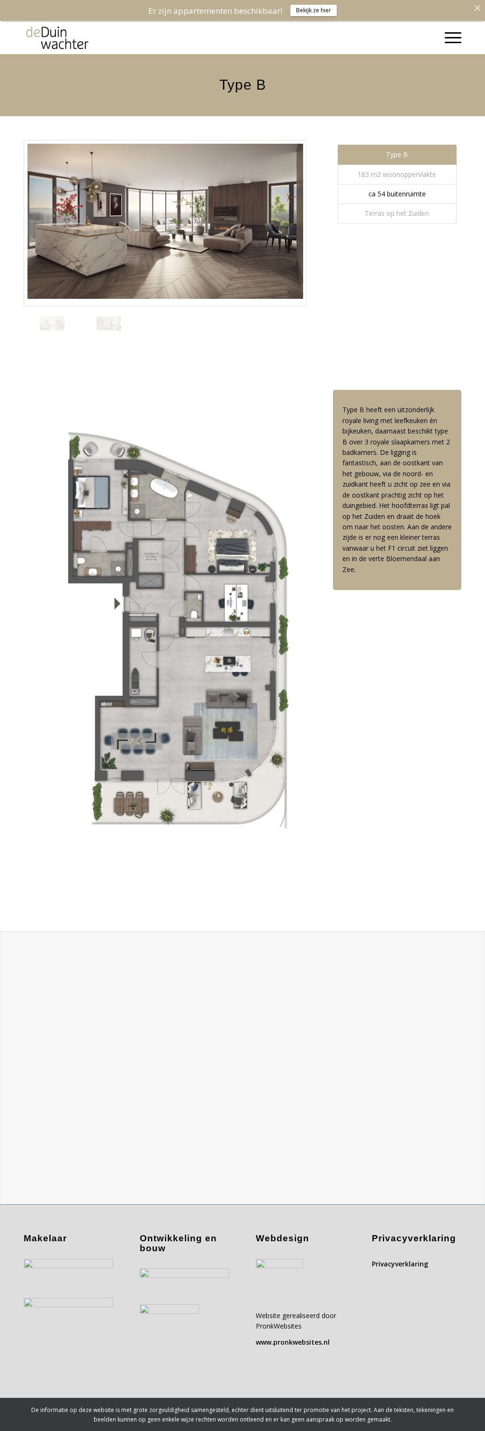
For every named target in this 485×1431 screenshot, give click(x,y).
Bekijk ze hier (313, 10)
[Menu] (450, 37)
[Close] (477, 8)
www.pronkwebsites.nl (293, 1342)
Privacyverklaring (400, 1263)
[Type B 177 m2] (165, 223)
